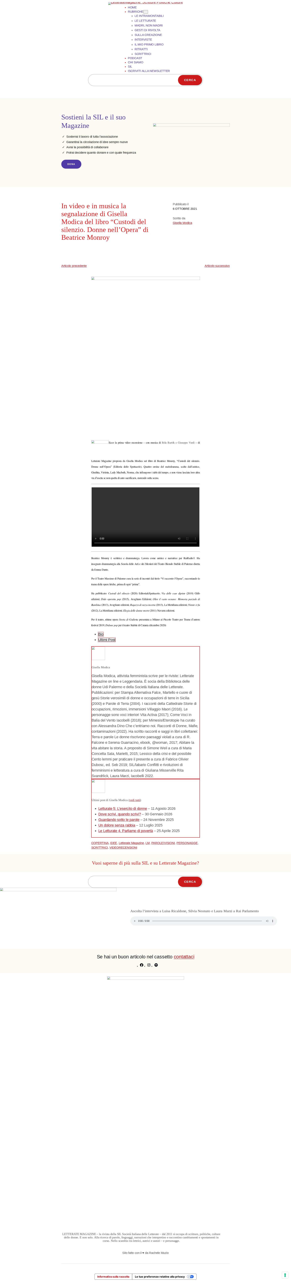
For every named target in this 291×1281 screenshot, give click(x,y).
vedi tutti (134, 800)
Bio (100, 634)
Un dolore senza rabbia (116, 825)
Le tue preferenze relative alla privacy (160, 1276)
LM (148, 843)
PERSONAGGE (187, 843)
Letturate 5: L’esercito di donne (122, 808)
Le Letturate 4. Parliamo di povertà (125, 831)
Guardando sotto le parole (119, 820)
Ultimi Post (107, 640)
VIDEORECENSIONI (123, 847)
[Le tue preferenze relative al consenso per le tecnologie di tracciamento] (285, 1275)
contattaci (184, 956)
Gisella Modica (182, 223)
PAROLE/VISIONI (163, 843)
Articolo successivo (217, 266)
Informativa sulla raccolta (113, 1276)
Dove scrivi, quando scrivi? (119, 814)
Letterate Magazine (131, 843)
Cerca (190, 80)
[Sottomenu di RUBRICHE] (145, 12)
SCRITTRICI (99, 847)
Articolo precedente (74, 266)
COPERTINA (100, 843)
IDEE (113, 843)
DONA (71, 164)
